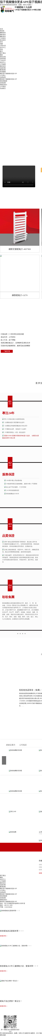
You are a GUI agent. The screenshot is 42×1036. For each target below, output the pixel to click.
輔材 (1, 55)
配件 (1, 51)
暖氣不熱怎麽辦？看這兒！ (11, 1001)
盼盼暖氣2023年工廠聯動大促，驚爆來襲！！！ (19, 966)
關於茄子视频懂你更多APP (8, 73)
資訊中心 (3, 62)
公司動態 (3, 64)
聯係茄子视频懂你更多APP (8, 79)
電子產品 (3, 53)
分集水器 (3, 45)
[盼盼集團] (22, 841)
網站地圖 (3, 1035)
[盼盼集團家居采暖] (22, 759)
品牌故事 (3, 77)
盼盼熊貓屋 (3, 81)
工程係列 (3, 38)
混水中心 (3, 47)
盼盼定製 (3, 57)
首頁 (1, 29)
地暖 (1, 44)
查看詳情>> (3, 936)
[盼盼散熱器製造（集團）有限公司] (7, 9)
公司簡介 (3, 75)
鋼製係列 (3, 32)
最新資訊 (3, 66)
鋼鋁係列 (3, 36)
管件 (1, 42)
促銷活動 (3, 68)
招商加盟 (3, 58)
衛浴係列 (3, 40)
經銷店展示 (3, 84)
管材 (1, 49)
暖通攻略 (3, 70)
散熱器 (2, 31)
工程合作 (3, 60)
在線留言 (3, 88)
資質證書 (3, 83)
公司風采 (3, 86)
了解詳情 (6, 351)
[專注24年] (22, 821)
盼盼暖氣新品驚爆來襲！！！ (12, 931)
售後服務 (3, 71)
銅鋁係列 (3, 34)
